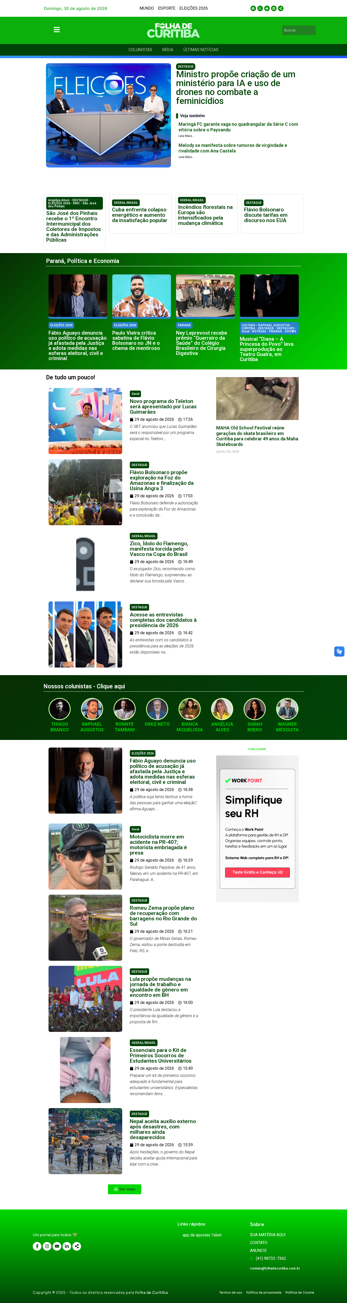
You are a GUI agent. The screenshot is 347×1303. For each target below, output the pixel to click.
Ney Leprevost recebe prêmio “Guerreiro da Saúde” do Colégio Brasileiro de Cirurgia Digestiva (201, 343)
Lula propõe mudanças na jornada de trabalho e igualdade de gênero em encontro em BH (160, 987)
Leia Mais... (186, 136)
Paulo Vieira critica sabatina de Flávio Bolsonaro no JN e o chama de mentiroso (136, 340)
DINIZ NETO (157, 724)
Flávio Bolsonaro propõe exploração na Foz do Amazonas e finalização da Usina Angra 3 (162, 480)
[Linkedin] (274, 8)
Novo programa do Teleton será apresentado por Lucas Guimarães (163, 406)
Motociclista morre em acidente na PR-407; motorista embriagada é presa (158, 845)
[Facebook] (253, 8)
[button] (124, 1189)
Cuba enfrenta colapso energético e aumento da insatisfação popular (139, 215)
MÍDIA (167, 49)
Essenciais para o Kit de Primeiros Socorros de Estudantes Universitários (161, 1055)
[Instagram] (260, 8)
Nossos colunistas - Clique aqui (84, 686)
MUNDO (146, 8)
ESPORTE (166, 8)
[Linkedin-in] (66, 1246)
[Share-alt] (280, 8)
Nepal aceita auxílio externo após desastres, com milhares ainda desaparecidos (163, 1129)
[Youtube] (267, 8)
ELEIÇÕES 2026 (193, 8)
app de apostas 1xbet (202, 1235)
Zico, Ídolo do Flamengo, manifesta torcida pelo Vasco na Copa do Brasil (159, 548)
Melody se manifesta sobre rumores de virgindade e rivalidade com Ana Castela (233, 148)
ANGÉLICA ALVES (222, 726)
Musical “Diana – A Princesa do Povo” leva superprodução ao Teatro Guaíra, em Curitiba (267, 349)
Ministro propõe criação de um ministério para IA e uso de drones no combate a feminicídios (235, 87)
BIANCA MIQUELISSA (190, 726)
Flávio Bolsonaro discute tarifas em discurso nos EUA (266, 215)
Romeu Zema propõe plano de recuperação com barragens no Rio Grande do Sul (163, 916)
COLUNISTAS (140, 49)
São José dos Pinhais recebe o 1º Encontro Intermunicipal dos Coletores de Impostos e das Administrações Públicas (73, 226)
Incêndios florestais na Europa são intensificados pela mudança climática (205, 215)
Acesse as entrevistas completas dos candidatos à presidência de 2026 (163, 620)
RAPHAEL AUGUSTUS (92, 726)
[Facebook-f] (37, 1246)
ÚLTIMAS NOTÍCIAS (200, 49)
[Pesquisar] (313, 30)
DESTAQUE (186, 66)
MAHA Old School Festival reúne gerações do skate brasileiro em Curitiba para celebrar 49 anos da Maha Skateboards (257, 436)
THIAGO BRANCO (60, 726)
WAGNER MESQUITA (287, 726)
